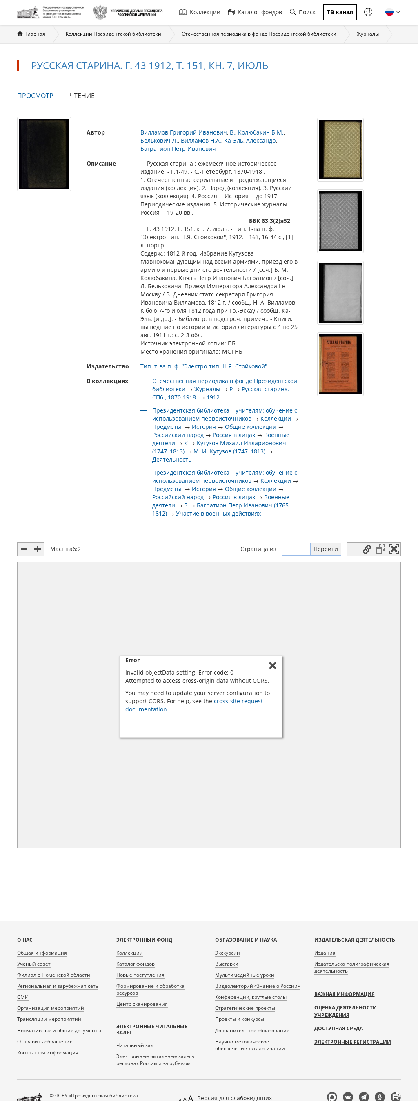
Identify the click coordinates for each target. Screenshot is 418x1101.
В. (232, 132)
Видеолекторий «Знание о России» (257, 985)
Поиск (307, 12)
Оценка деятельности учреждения (345, 1011)
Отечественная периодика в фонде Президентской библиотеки (259, 33)
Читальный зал (134, 1045)
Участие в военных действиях (218, 513)
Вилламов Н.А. (201, 140)
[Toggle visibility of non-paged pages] (380, 549)
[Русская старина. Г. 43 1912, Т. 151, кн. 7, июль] (44, 153)
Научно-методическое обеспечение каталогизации (250, 1045)
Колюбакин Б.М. (261, 132)
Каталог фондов (260, 12)
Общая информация (42, 952)
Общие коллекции (250, 427)
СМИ (23, 996)
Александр (261, 140)
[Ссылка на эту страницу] (367, 549)
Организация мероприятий (50, 1008)
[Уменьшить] (24, 549)
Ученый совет (34, 963)
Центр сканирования (142, 1003)
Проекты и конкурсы (239, 1019)
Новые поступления (140, 974)
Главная (35, 33)
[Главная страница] (52, 12)
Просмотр (39, 96)
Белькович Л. (159, 140)
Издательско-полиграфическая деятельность (351, 967)
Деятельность (171, 459)
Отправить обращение (45, 1041)
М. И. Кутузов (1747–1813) (229, 451)
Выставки (226, 963)
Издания (325, 952)
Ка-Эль (233, 140)
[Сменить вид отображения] (353, 549)
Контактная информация (47, 1052)
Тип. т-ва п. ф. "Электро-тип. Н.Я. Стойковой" (203, 366)
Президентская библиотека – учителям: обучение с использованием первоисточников (224, 414)
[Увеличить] (37, 549)
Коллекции (205, 12)
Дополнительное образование (252, 1030)
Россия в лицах (234, 435)
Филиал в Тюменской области (53, 974)
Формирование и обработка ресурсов (150, 989)
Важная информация (344, 994)
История (204, 427)
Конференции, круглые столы (251, 996)
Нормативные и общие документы (59, 1030)
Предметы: (167, 427)
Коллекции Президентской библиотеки (113, 33)
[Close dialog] (272, 665)
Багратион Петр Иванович (178, 148)
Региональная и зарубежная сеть (57, 985)
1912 (213, 397)
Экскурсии (227, 952)
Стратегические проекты (245, 1008)
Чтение (82, 95)
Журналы (368, 33)
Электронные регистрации (352, 1041)
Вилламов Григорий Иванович (183, 132)
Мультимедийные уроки (244, 974)
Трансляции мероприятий (49, 1019)
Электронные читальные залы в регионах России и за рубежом (155, 1060)
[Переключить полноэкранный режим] (394, 549)
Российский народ (178, 435)
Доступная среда (338, 1028)
